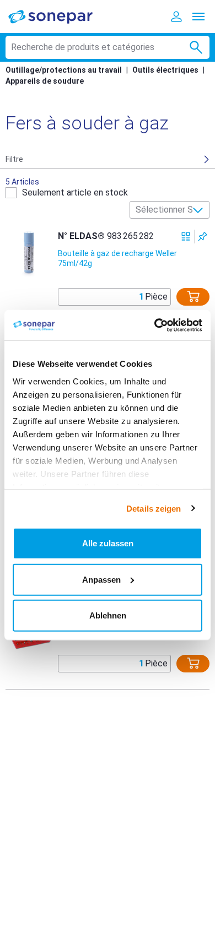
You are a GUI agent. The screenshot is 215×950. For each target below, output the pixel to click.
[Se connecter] (176, 16)
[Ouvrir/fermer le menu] (198, 16)
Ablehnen (107, 615)
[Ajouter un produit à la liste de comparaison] (186, 236)
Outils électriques (165, 70)
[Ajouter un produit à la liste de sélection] (202, 236)
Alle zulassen (107, 543)
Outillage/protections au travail (64, 70)
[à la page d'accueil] (58, 16)
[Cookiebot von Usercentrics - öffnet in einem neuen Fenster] (154, 325)
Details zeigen (153, 508)
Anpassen (101, 579)
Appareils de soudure (45, 81)
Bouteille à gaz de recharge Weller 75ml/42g (117, 258)
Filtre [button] (14, 159)
